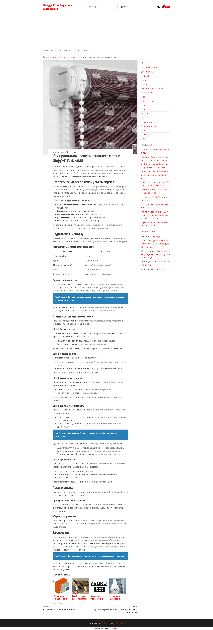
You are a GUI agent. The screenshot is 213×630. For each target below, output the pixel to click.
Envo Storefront (119, 623)
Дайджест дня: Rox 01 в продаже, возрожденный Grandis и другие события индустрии (155, 243)
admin (67, 152)
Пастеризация (155, 236)
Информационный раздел (65, 57)
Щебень (143, 138)
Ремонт (143, 109)
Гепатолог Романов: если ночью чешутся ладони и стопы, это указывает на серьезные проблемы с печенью (154, 215)
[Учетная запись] (158, 6)
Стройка (60, 603)
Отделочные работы (147, 92)
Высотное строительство (149, 67)
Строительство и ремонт (149, 126)
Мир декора (145, 75)
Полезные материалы (148, 101)
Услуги (57, 50)
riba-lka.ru (115, 628)
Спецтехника (145, 113)
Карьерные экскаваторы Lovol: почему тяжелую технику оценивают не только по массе (155, 174)
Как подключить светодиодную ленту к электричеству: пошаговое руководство (155, 254)
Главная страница (49, 57)
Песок (143, 96)
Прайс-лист (67, 50)
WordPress (104, 623)
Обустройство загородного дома (152, 88)
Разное (143, 105)
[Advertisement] (106, 30)
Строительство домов (148, 122)
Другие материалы (147, 71)
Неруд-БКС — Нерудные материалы (58, 7)
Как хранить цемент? (158, 269)
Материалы (47, 50)
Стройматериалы (146, 134)
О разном (144, 84)
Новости (86, 50)
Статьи (77, 50)
